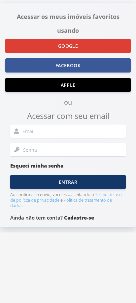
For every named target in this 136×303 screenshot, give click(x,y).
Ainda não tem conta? (52, 217)
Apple (68, 85)
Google (68, 46)
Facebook (68, 65)
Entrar (68, 182)
